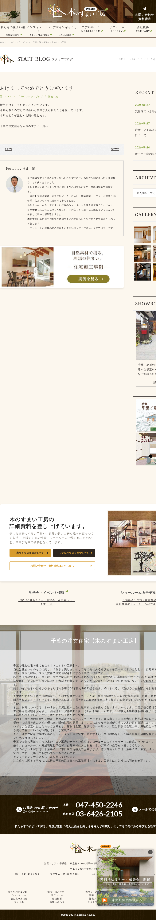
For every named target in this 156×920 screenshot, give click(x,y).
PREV (8, 149)
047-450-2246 (30, 874)
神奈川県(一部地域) (91, 863)
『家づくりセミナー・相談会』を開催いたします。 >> (46, 602)
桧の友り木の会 (19, 898)
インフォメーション (39, 31)
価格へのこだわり (57, 891)
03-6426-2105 (71, 874)
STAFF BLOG (139, 59)
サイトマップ (95, 902)
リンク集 (19, 902)
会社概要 (143, 29)
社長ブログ (95, 898)
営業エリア (50, 863)
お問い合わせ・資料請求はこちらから (52, 565)
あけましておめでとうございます (37, 88)
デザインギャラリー (65, 31)
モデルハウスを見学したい (74, 552)
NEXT (115, 149)
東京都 (73, 863)
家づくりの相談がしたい (30, 552)
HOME (121, 59)
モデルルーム (91, 29)
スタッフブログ (34, 96)
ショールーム (19, 895)
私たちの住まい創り (13, 31)
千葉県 (63, 863)
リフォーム (117, 29)
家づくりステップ (95, 891)
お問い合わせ (57, 902)
